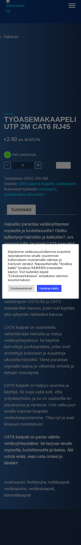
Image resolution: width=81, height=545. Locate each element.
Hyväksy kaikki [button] (49, 288)
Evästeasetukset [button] (21, 288)
